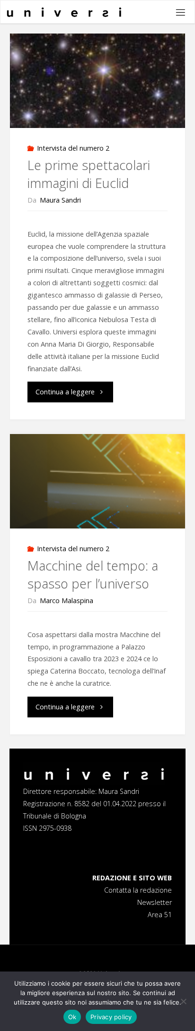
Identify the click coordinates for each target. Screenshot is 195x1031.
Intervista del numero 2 (73, 148)
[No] (183, 1001)
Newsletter (154, 902)
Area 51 (160, 914)
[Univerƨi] (64, 12)
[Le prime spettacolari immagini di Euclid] (97, 81)
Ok (72, 1017)
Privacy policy (111, 1017)
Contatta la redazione (138, 890)
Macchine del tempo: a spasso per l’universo (92, 574)
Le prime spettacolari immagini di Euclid (88, 174)
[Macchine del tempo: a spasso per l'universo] (97, 481)
